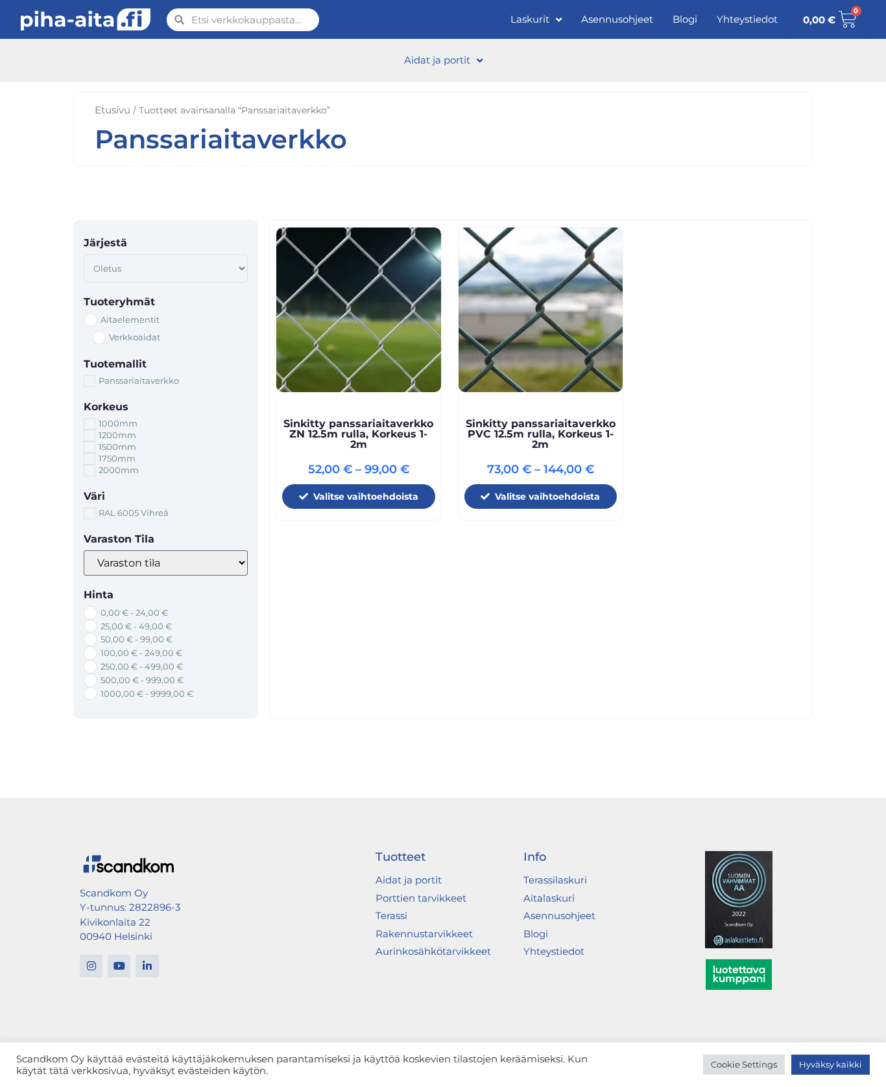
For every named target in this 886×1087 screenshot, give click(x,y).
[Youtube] (119, 966)
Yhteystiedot (747, 19)
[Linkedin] (147, 966)
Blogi (685, 19)
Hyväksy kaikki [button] (830, 1064)
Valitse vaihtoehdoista (365, 496)
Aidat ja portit (437, 60)
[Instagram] (91, 966)
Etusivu (112, 110)
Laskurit (529, 19)
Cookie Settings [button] (744, 1064)
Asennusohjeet (617, 19)
